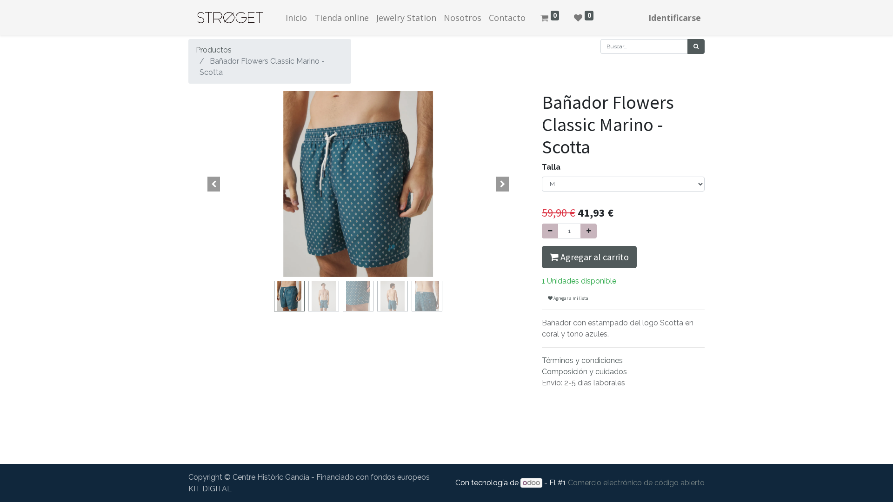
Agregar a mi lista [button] (570, 298)
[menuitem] (296, 18)
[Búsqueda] (696, 46)
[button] (214, 184)
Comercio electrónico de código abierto (636, 482)
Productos (214, 50)
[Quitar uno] (550, 231)
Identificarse (674, 17)
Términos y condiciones (582, 360)
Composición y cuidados (584, 371)
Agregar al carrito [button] (594, 257)
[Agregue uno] (588, 231)
